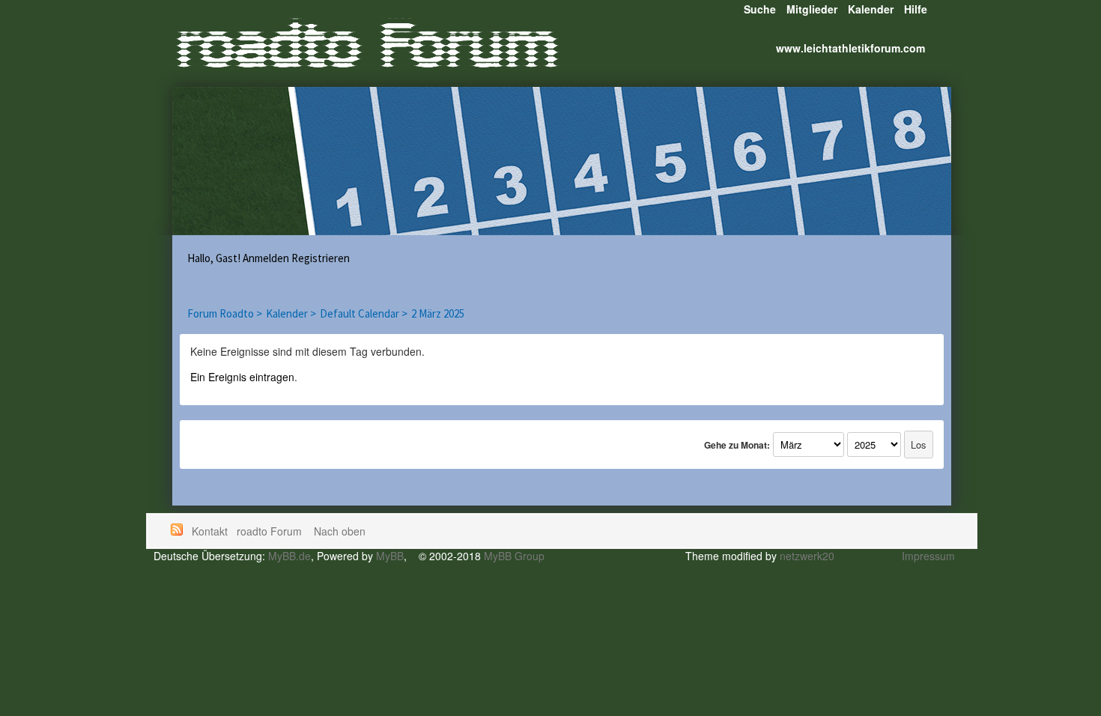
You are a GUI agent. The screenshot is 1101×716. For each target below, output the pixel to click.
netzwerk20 (807, 555)
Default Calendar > (363, 313)
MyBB (390, 555)
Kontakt (210, 531)
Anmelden (266, 258)
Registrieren (320, 258)
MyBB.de (289, 555)
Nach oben (340, 531)
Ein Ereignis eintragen (242, 376)
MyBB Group (514, 555)
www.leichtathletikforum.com (850, 47)
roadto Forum (271, 531)
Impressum (928, 555)
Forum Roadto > (224, 313)
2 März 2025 (437, 313)
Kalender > (291, 313)
